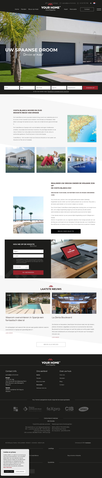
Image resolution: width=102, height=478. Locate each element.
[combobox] (11, 88)
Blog (61, 381)
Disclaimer (21, 442)
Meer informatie (7, 467)
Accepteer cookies (9, 471)
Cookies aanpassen (20, 471)
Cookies (34, 442)
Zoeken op (90, 88)
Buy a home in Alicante (74, 455)
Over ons (62, 375)
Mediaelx (88, 442)
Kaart (66, 9)
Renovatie (73, 9)
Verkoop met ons (41, 388)
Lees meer (9, 333)
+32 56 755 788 (83, 3)
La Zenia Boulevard (62, 317)
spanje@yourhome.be (69, 3)
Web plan (41, 442)
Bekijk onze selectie (66, 231)
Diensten (62, 378)
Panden (23, 9)
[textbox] (12, 88)
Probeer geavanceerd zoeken (58, 91)
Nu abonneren (28, 272)
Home (17, 9)
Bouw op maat (33, 9)
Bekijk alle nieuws (51, 344)
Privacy (28, 442)
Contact (87, 9)
